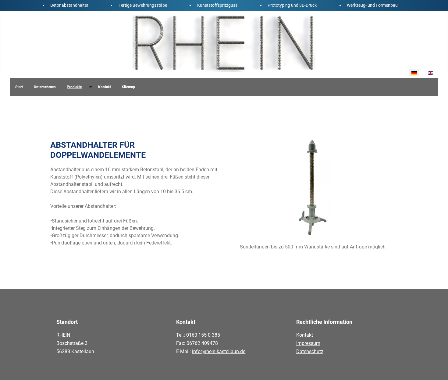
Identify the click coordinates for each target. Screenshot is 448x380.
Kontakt (104, 87)
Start (19, 87)
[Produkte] (90, 87)
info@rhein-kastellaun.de (218, 351)
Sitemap (128, 87)
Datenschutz (309, 351)
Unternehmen (45, 87)
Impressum (308, 343)
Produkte (74, 87)
